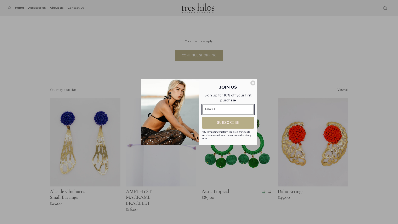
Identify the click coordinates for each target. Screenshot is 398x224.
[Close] (252, 82)
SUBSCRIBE (228, 122)
